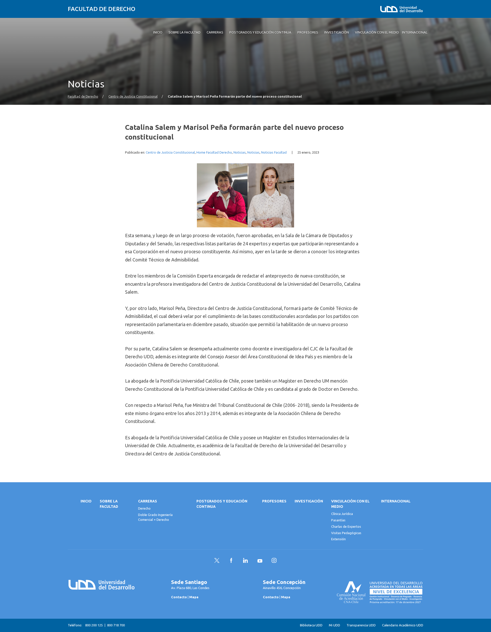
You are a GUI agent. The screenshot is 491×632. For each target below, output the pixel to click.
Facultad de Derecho (101, 9)
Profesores (274, 501)
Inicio (86, 501)
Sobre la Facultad (109, 504)
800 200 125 (94, 625)
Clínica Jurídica (342, 513)
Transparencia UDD (361, 625)
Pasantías (338, 520)
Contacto (179, 597)
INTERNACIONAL (395, 501)
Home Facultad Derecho (214, 152)
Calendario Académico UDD (402, 625)
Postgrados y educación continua (221, 504)
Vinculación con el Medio (350, 504)
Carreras (147, 501)
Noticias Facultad (274, 152)
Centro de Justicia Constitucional (133, 96)
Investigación (309, 501)
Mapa (193, 597)
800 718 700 (116, 625)
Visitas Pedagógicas (346, 533)
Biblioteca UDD (311, 625)
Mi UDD (334, 625)
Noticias (239, 152)
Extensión (338, 539)
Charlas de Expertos (346, 526)
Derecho (144, 508)
